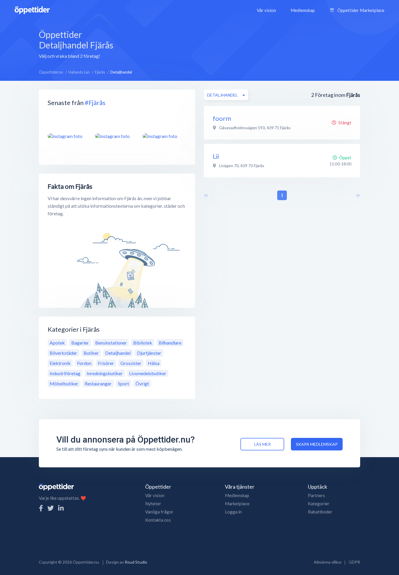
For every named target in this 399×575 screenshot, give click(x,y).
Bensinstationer (111, 342)
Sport (123, 383)
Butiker (91, 353)
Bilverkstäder (63, 353)
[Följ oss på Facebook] (41, 508)
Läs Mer (262, 444)
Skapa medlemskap (317, 444)
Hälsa (153, 363)
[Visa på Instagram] (68, 136)
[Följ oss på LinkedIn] (61, 508)
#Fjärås (95, 102)
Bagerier (80, 342)
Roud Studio (136, 562)
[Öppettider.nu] (32, 9)
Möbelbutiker (64, 383)
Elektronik (60, 363)
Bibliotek (142, 342)
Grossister (130, 363)
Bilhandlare (170, 342)
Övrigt (142, 383)
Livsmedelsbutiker (147, 373)
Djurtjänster (149, 353)
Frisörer (106, 363)
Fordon (84, 363)
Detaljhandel (118, 353)
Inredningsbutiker (105, 373)
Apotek (57, 342)
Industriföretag (65, 373)
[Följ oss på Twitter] (50, 508)
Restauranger (98, 383)
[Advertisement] (245, 43)
